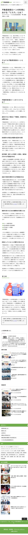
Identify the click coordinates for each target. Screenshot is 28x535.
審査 (7, 454)
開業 (17, 456)
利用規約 (11, 529)
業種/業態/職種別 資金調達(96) (8, 437)
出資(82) (3, 433)
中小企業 (18, 450)
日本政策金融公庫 (12, 454)
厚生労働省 (3, 454)
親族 (5, 456)
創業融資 (24, 452)
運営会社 (6, 529)
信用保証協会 (3, 452)
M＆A (2, 446)
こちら (15, 204)
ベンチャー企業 (13, 450)
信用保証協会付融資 (10, 452)
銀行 (15, 456)
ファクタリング (20, 448)
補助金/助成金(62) (5, 435)
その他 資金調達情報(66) (7, 440)
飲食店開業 (3, 458)
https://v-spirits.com (12, 346)
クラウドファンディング (5, 448)
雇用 (20, 456)
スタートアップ (14, 448)
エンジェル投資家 (9, 446)
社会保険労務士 (22, 454)
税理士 (2, 456)
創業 (21, 452)
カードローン (16, 446)
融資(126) (3, 431)
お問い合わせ (14, 531)
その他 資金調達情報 (16, 14)
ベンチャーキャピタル (5, 450)
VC (4, 446)
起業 (8, 456)
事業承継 (22, 450)
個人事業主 (17, 452)
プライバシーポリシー (19, 529)
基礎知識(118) (4, 428)
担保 (8, 16)
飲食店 (23, 456)
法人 (17, 454)
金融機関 (11, 456)
